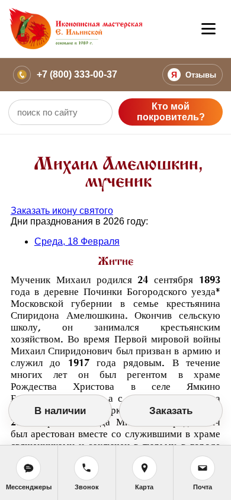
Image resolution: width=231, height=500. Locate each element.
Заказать (170, 410)
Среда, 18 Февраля (77, 241)
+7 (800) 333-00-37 (77, 74)
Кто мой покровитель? (171, 111)
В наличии (60, 410)
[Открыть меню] (208, 29)
